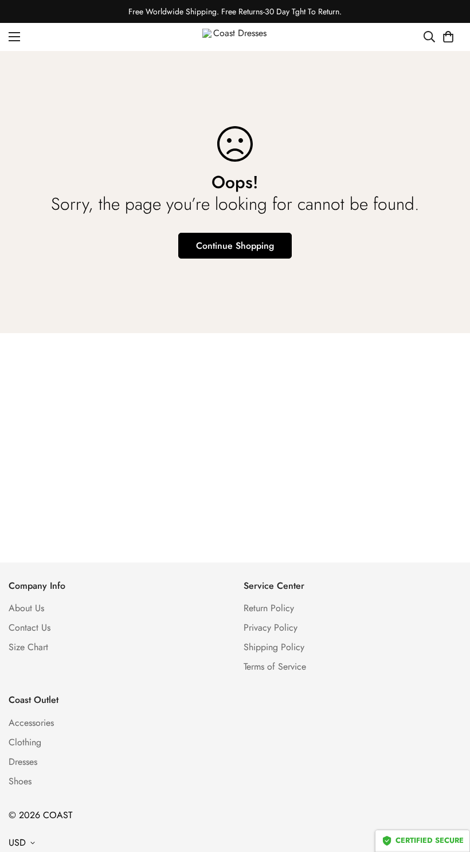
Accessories (31, 722)
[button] (448, 37)
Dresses (23, 761)
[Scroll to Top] (447, 789)
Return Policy (269, 608)
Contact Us (29, 627)
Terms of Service (275, 666)
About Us (26, 608)
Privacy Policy (270, 627)
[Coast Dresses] (235, 37)
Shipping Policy (274, 647)
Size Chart (28, 647)
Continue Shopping (235, 245)
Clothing (25, 742)
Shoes (20, 781)
